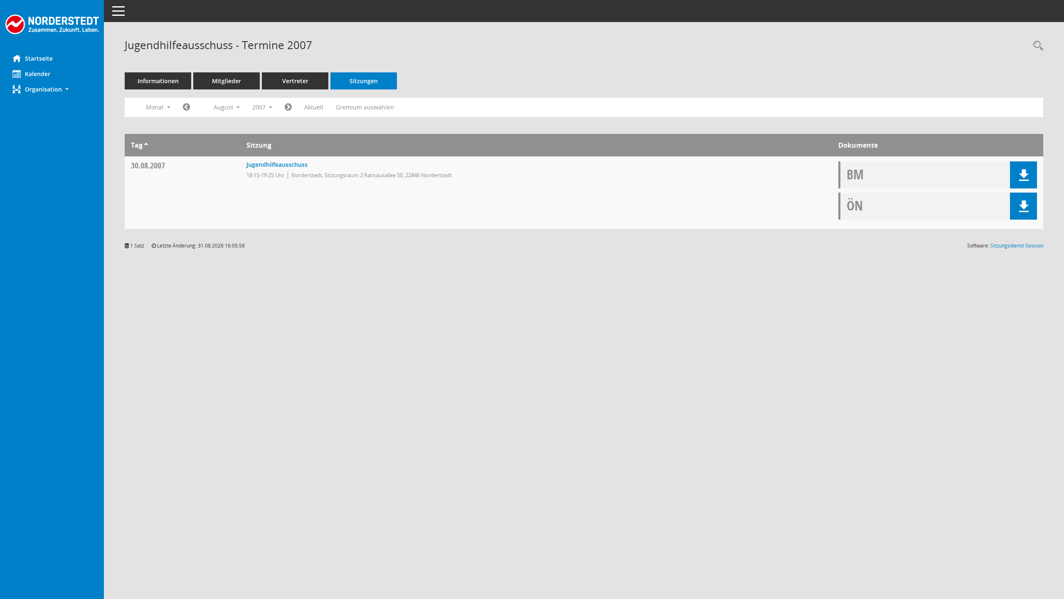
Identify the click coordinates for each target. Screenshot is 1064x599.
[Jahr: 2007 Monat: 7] (186, 107)
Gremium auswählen (365, 107)
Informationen (158, 81)
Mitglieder (226, 81)
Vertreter (295, 81)
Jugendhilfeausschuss (277, 164)
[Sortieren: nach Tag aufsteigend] (146, 145)
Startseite (39, 58)
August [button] (224, 107)
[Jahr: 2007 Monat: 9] (288, 107)
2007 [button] (259, 107)
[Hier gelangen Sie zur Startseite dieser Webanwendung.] (52, 24)
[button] (52, 89)
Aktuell (313, 107)
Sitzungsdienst (1016, 245)
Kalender (37, 74)
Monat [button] (155, 107)
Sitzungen (364, 81)
